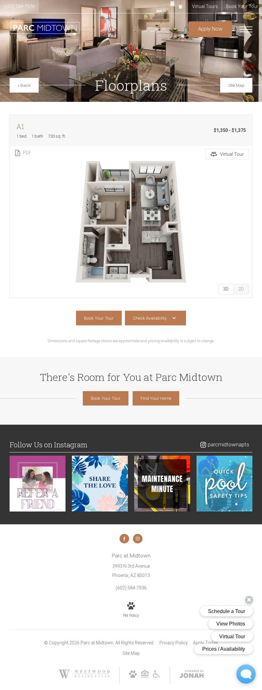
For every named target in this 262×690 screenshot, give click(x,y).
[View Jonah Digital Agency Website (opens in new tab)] (192, 675)
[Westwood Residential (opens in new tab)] (84, 676)
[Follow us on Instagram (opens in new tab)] (138, 538)
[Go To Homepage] (45, 29)
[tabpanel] (131, 222)
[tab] (241, 289)
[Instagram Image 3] (162, 484)
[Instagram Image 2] (100, 484)
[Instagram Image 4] (224, 484)
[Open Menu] (246, 29)
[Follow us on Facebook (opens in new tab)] (124, 538)
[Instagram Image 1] (38, 484)
